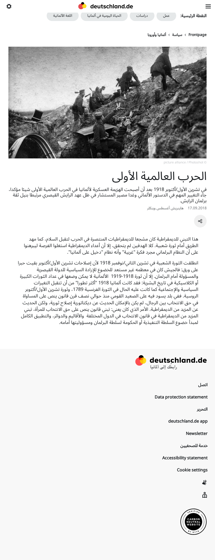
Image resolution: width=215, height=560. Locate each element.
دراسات (142, 15)
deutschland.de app (188, 421)
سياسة (177, 34)
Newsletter (197, 433)
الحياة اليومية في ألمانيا (104, 15)
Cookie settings (192, 470)
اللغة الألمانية (62, 15)
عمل (166, 15)
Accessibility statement (185, 458)
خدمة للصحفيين (194, 445)
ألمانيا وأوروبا (157, 34)
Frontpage (198, 34)
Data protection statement (181, 397)
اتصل (203, 384)
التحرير (202, 409)
